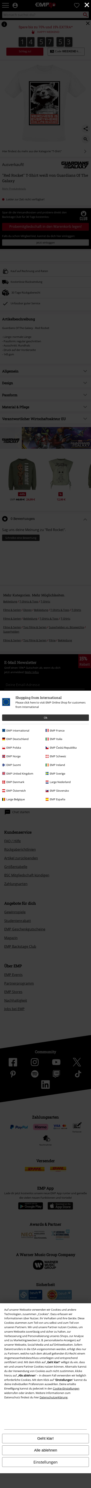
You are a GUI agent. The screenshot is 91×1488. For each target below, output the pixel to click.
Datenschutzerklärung (54, 1397)
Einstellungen (45, 1462)
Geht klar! (45, 1438)
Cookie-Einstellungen (66, 1388)
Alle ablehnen (45, 1450)
